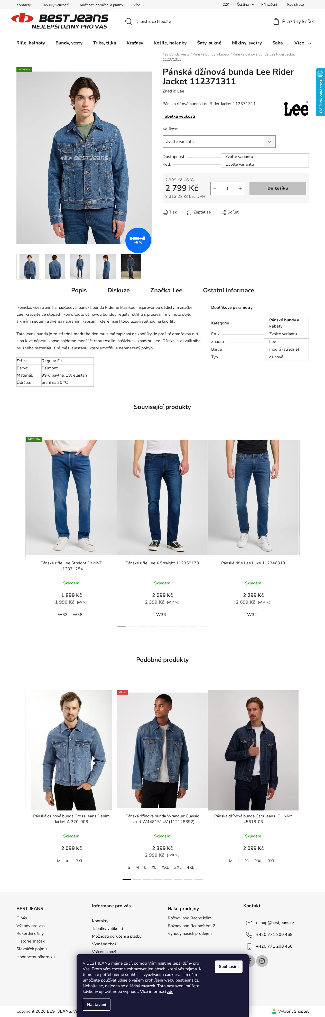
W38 (77, 615)
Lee (180, 91)
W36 (161, 615)
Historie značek (30, 941)
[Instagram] (262, 961)
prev (20, 530)
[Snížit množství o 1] (214, 188)
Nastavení (96, 1004)
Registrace (295, 4)
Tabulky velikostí (55, 5)
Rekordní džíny (30, 933)
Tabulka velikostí (179, 116)
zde (170, 991)
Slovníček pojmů (31, 949)
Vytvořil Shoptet (293, 1011)
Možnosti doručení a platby (101, 5)
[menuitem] (30, 43)
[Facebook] (249, 961)
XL (68, 861)
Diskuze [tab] (118, 290)
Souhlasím (229, 966)
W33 (63, 615)
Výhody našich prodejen (190, 933)
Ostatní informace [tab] (228, 290)
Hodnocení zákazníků (35, 957)
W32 (252, 615)
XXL (165, 867)
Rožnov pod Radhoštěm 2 (191, 926)
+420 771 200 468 (274, 934)
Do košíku (277, 188)
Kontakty (23, 5)
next (305, 530)
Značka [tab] (166, 290)
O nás (21, 918)
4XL (190, 867)
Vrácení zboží (104, 952)
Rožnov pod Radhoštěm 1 (191, 918)
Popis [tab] (79, 290)
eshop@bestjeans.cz (275, 923)
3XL (79, 861)
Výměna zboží (104, 944)
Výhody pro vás (30, 926)
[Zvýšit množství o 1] (240, 188)
